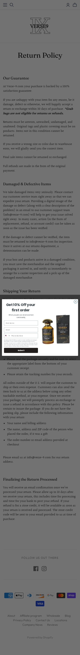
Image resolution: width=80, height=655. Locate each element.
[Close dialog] (75, 301)
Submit (21, 350)
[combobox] (7, 335)
